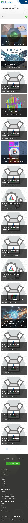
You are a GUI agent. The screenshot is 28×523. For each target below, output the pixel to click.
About (2, 467)
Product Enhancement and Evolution (9, 498)
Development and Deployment (8, 496)
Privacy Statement (3, 519)
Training (3, 493)
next (19, 449)
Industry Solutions (5, 489)
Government (4, 477)
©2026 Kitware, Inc (5, 516)
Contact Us (13, 463)
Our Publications (5, 474)
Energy (3, 483)
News (2, 503)
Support (3, 491)
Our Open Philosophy (6, 471)
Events (2, 509)
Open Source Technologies (7, 501)
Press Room (4, 507)
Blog (2, 505)
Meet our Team (4, 473)
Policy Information (13, 519)
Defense (3, 479)
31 (16, 449)
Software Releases (5, 511)
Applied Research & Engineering (8, 494)
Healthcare (4, 485)
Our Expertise (4, 469)
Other (3, 486)
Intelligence (4, 481)
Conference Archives (21, 519)
